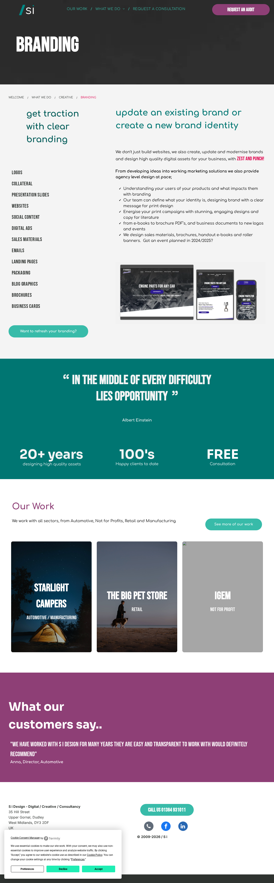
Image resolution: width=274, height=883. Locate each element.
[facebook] (166, 827)
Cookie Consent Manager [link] (25, 837)
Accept (99, 869)
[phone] (148, 827)
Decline (63, 869)
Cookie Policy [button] (94, 854)
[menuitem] (78, 9)
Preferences (27, 869)
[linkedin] (183, 827)
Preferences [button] (78, 859)
